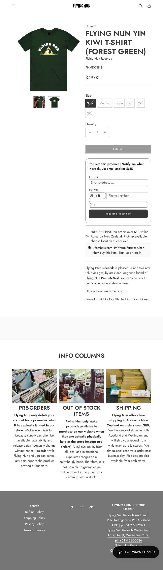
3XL (89, 113)
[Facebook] (71, 507)
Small (90, 103)
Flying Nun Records (98, 58)
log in (137, 252)
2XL (140, 103)
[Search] (140, 6)
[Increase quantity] (104, 132)
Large (119, 103)
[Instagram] (81, 507)
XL (130, 103)
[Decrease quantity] (90, 132)
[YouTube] (91, 507)
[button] (15, 58)
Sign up (123, 252)
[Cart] (149, 6)
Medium (105, 103)
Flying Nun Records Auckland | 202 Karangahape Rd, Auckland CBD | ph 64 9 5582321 (128, 520)
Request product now (118, 213)
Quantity (91, 124)
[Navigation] (13, 6)
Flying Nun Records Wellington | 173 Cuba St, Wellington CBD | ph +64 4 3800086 (128, 535)
